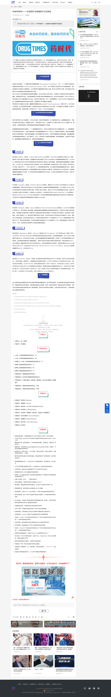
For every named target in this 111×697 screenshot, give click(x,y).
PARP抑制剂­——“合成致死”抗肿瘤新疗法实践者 (49, 23)
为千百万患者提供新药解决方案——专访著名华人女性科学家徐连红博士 (33, 466)
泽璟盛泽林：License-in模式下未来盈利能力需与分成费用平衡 (31, 514)
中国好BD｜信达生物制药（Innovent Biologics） (27, 415)
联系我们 (70, 2)
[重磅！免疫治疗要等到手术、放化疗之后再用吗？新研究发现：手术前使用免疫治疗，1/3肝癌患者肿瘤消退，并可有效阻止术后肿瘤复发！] (43, 639)
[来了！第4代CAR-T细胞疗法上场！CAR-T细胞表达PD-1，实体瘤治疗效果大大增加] (22, 639)
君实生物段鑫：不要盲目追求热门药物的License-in (28, 482)
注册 (99, 2)
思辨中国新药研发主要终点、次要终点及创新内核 (28, 541)
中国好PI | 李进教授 (20, 344)
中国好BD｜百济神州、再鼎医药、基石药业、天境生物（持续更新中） (32, 412)
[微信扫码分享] (20, 617)
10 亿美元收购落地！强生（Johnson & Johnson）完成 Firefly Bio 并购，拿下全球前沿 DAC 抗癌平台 (89, 53)
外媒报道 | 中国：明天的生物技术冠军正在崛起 (27, 544)
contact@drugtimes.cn (56, 692)
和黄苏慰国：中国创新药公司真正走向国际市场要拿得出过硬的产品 (32, 511)
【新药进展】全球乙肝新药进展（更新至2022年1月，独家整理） (64, 648)
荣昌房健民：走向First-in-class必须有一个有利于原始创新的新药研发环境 (34, 491)
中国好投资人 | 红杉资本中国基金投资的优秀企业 (27, 377)
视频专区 (31, 2)
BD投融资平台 (46, 2)
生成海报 (16, 617)
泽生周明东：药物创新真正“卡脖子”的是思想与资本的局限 (30, 525)
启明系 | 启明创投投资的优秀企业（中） (25, 367)
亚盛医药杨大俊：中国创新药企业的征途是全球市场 (28, 505)
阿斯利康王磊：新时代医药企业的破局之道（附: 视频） (29, 488)
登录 (95, 2)
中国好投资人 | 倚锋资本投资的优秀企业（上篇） (27, 385)
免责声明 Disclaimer (57, 684)
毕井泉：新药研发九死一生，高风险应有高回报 (22, 670)
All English (62, 2)
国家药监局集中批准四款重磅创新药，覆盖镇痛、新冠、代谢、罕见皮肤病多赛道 (89, 62)
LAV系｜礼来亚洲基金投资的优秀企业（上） (26, 355)
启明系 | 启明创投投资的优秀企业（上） (25, 364)
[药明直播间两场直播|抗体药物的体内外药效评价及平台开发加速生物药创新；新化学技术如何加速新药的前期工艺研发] (64, 661)
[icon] (84, 688)
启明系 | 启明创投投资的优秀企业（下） (25, 371)
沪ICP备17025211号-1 (50, 690)
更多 (97, 31)
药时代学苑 (55, 2)
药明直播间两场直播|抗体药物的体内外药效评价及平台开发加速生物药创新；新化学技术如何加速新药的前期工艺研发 (64, 670)
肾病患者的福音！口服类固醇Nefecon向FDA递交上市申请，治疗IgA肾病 (34, 436)
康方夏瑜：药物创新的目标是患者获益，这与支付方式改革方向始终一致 (33, 484)
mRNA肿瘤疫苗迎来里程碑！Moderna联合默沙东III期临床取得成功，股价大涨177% (89, 36)
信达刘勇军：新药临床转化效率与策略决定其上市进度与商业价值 (32, 522)
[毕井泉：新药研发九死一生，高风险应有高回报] (22, 661)
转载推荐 (27, 15)
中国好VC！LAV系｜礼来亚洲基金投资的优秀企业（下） (29, 361)
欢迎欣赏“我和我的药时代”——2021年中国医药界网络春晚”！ (31, 551)
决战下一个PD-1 (39, 669)
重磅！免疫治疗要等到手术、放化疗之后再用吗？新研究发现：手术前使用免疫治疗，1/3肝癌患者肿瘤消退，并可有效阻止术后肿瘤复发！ (43, 648)
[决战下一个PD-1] (43, 661)
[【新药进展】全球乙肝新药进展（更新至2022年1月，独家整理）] (64, 639)
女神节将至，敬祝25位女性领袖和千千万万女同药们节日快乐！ (31, 469)
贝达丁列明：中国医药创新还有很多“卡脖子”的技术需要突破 (30, 508)
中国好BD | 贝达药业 (20, 425)
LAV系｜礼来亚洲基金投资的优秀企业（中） (26, 358)
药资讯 (24, 2)
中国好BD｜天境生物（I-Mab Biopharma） (26, 409)
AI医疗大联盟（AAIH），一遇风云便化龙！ (26, 479)
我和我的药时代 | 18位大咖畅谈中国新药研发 (26, 472)
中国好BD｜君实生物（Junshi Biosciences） (26, 422)
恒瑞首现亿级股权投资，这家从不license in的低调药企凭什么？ (32, 533)
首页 (19, 2)
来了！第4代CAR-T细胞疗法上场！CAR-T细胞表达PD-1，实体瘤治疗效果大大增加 (22, 648)
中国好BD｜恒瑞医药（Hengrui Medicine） (26, 419)
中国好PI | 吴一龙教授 (21, 341)
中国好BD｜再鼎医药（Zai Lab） (23, 403)
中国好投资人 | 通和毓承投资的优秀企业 (25, 374)
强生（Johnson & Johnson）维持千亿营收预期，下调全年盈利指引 (89, 44)
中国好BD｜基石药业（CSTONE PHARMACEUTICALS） (29, 406)
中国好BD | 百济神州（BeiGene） (23, 400)
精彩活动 (37, 2)
